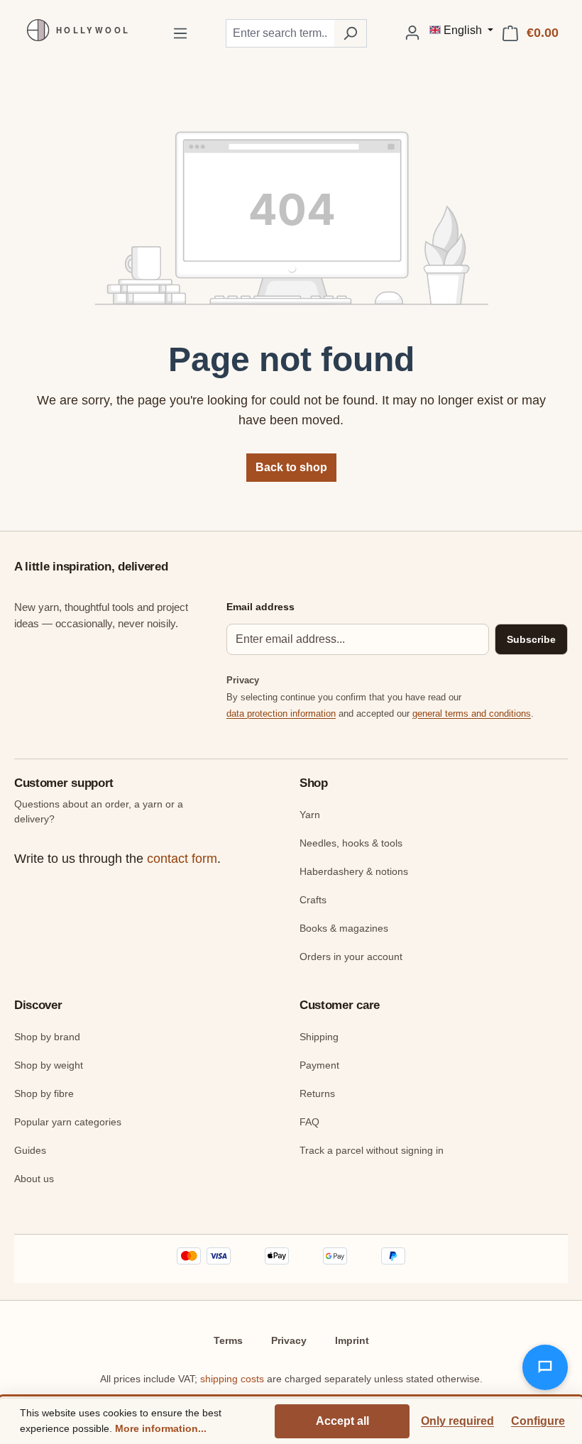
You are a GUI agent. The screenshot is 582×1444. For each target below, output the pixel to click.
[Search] (350, 33)
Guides (30, 1150)
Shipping (319, 1036)
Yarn (310, 814)
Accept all (342, 1421)
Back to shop (291, 467)
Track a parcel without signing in (372, 1150)
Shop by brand (47, 1036)
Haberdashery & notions (354, 871)
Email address (260, 606)
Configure (538, 1421)
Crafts (313, 899)
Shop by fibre (44, 1093)
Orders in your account (351, 956)
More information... (161, 1428)
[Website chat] (545, 1367)
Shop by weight (48, 1065)
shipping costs (232, 1378)
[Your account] (412, 32)
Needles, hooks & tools (351, 843)
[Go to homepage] (74, 30)
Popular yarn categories (67, 1122)
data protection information (281, 713)
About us (34, 1178)
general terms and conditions (471, 713)
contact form (182, 858)
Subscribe (531, 639)
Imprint (352, 1340)
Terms (228, 1340)
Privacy (289, 1340)
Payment (319, 1065)
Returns (317, 1093)
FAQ (309, 1122)
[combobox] (280, 33)
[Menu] (180, 33)
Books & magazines (344, 928)
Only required (457, 1421)
